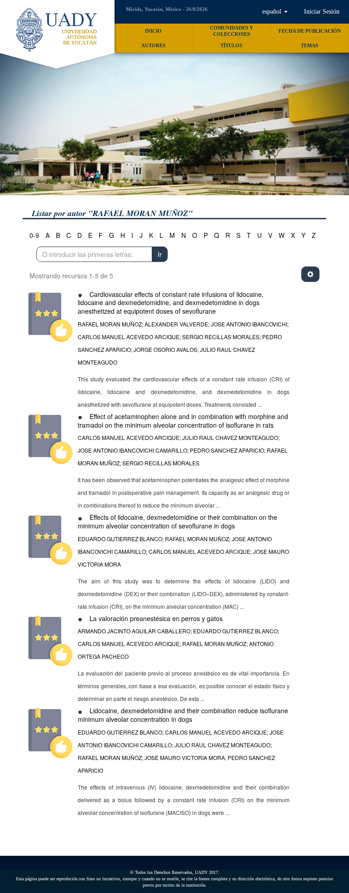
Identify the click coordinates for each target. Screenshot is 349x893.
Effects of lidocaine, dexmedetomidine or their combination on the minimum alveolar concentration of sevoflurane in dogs (177, 521)
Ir (160, 254)
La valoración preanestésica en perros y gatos (156, 618)
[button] (274, 11)
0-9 (34, 235)
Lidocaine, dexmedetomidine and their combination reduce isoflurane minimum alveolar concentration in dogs (183, 715)
